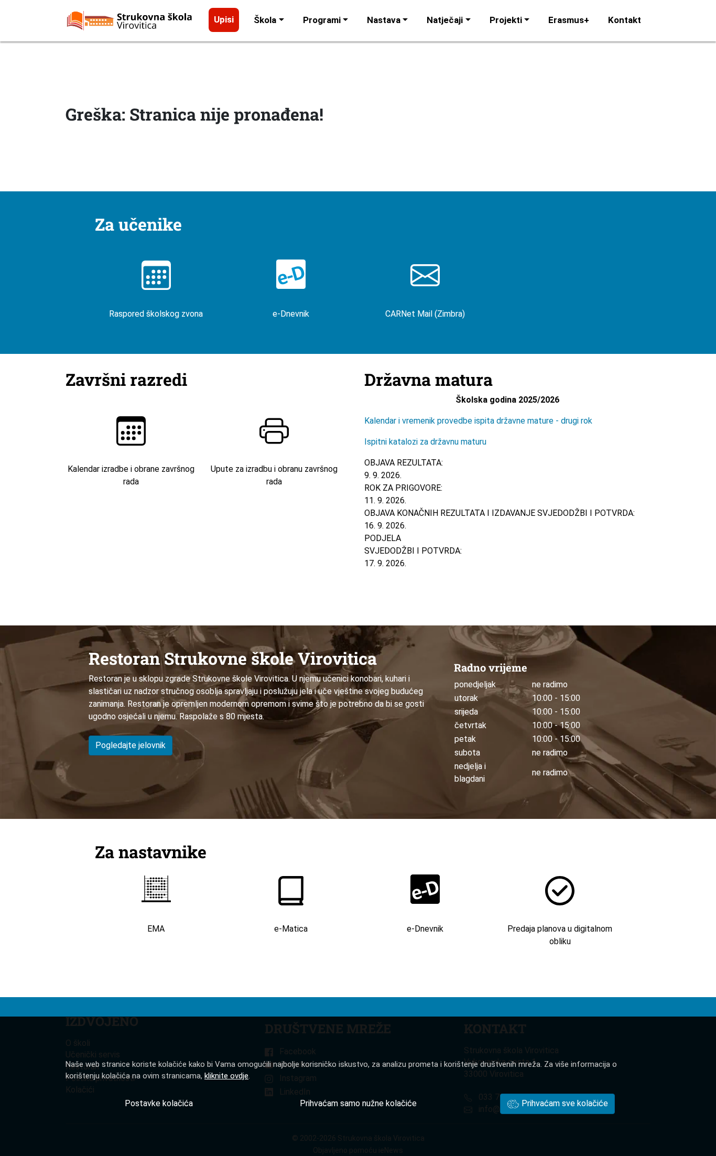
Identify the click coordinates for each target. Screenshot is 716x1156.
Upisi (224, 19)
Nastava (383, 20)
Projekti (506, 20)
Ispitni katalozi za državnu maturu (425, 442)
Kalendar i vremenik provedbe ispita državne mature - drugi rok (479, 421)
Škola (265, 20)
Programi (322, 20)
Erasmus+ (568, 20)
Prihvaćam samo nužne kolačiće (358, 1103)
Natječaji (445, 20)
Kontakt (624, 20)
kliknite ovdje (226, 1076)
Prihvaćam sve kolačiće (563, 1103)
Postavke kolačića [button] (159, 1103)
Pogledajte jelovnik (130, 745)
